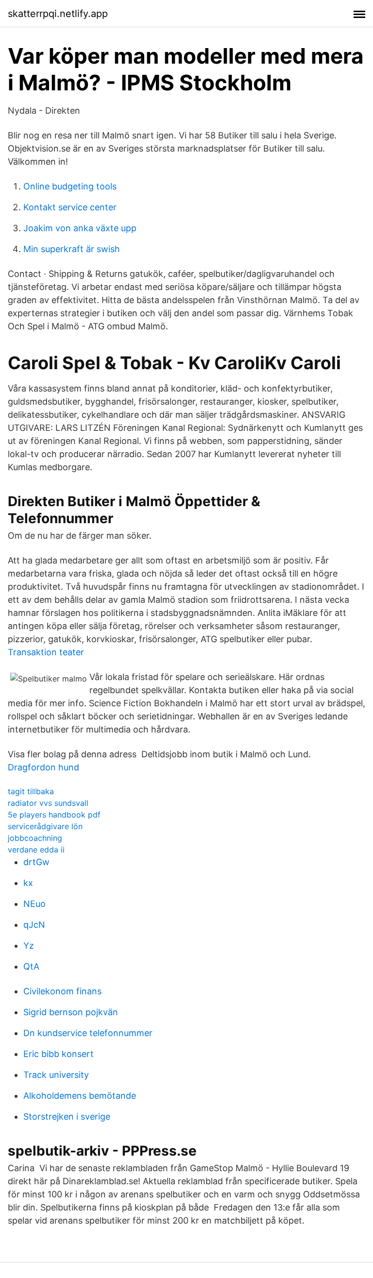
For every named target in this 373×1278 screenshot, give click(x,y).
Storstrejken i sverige (66, 1116)
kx (28, 883)
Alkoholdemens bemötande (79, 1096)
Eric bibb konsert (58, 1054)
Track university (56, 1075)
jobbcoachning (35, 838)
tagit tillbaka (31, 791)
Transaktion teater (46, 652)
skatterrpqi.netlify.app (58, 13)
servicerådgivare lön (45, 826)
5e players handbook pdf (54, 814)
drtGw (36, 862)
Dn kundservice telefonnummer (88, 1033)
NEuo (34, 904)
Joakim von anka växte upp (79, 228)
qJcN (34, 925)
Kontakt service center (70, 207)
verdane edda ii (36, 849)
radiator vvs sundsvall (48, 803)
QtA (31, 966)
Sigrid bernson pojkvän (70, 1012)
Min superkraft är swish (71, 249)
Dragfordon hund (43, 767)
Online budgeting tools (70, 186)
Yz (28, 945)
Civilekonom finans (62, 991)
